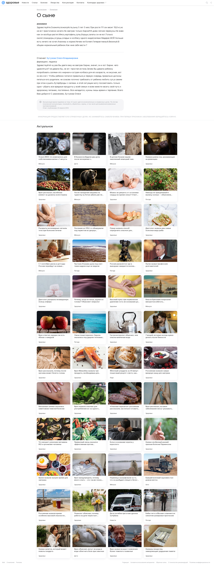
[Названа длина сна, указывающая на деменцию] (160, 149)
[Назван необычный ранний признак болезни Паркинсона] (160, 434)
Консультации (42, 9)
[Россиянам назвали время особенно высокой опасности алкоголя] (53, 506)
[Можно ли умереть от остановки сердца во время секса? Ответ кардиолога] (125, 185)
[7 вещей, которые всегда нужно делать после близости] (160, 327)
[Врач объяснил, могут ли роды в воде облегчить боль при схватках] (89, 541)
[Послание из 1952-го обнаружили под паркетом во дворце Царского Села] (89, 220)
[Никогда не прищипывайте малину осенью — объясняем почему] (160, 185)
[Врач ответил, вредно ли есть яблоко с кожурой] (53, 327)
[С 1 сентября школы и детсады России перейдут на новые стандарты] (53, 256)
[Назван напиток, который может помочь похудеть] (53, 541)
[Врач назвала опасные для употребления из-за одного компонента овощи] (89, 399)
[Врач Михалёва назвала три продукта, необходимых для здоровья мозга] (89, 363)
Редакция (125, 562)
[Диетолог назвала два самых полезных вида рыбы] (160, 220)
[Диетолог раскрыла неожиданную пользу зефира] (53, 292)
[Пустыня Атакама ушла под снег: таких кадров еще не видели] (89, 256)
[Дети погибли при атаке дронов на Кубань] (125, 506)
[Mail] (3, 2)
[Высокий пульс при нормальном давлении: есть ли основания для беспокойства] (125, 292)
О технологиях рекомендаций (178, 562)
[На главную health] (12, 2)
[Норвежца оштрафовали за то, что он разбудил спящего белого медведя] (125, 470)
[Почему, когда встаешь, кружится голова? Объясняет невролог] (89, 292)
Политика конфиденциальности (199, 562)
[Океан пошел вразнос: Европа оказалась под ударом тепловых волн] (89, 327)
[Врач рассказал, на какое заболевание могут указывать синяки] (160, 399)
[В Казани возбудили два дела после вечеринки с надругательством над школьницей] (89, 149)
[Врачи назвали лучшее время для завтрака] (53, 470)
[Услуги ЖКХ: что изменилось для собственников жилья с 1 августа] (53, 149)
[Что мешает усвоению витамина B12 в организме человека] (53, 434)
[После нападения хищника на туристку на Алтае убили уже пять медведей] (89, 185)
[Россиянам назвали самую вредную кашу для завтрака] (160, 363)
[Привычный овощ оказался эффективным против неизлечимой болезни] (89, 434)
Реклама (19, 562)
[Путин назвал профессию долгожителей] (160, 256)
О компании (10, 562)
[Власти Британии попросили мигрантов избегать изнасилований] (160, 292)
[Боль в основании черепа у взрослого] (125, 434)
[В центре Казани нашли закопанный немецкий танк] (125, 149)
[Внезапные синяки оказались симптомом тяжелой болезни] (53, 399)
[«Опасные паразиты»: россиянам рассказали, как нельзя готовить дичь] (125, 399)
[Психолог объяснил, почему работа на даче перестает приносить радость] (89, 506)
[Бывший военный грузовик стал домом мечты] (160, 470)
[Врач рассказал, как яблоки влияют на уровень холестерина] (53, 185)
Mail (3, 562)
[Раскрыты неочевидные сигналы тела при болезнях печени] (53, 220)
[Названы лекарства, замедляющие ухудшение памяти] (160, 541)
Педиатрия (53, 9)
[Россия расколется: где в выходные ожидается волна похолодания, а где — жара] (125, 256)
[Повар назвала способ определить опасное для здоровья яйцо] (125, 220)
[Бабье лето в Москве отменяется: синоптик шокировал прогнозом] (160, 506)
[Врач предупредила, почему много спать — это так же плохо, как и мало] (89, 470)
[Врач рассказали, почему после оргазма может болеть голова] (53, 363)
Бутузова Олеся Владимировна (62, 58)
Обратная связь (161, 562)
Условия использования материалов (142, 562)
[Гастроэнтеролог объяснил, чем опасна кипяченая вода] (125, 327)
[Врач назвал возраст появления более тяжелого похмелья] (125, 541)
